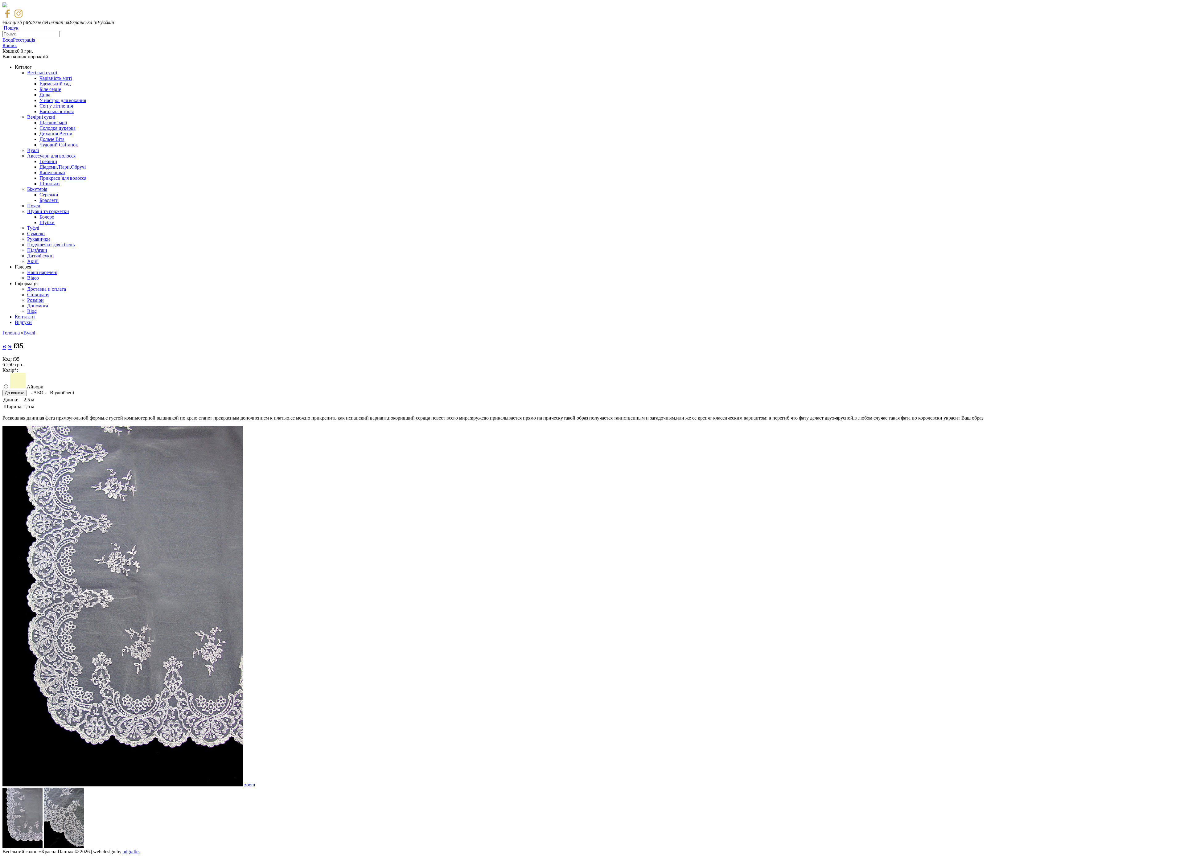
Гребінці (48, 161)
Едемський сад (55, 83)
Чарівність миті (55, 78)
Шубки (47, 222)
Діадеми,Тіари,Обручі (62, 167)
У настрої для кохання (62, 100)
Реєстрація (24, 40)
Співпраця (38, 294)
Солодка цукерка (57, 128)
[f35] (123, 784)
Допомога (37, 305)
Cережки (48, 194)
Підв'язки (37, 250)
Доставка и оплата (46, 289)
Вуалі (33, 150)
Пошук (11, 28)
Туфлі (33, 228)
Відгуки (23, 322)
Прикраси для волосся (62, 178)
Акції (33, 261)
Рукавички (38, 239)
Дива (44, 94)
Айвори (35, 386)
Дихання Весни (55, 133)
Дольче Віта (51, 139)
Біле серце (50, 89)
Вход (7, 40)
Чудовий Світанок (58, 144)
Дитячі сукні (40, 255)
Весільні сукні (42, 72)
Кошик (9, 45)
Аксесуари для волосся (51, 155)
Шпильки (49, 183)
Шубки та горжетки (48, 211)
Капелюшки (52, 172)
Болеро (46, 216)
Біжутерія (37, 189)
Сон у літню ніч (56, 106)
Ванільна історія (56, 111)
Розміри (35, 300)
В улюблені (62, 392)
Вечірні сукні (41, 117)
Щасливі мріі (53, 122)
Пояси (33, 205)
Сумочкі (36, 233)
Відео (33, 278)
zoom (249, 784)
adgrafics (131, 851)
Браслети (49, 200)
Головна (11, 332)
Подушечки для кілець (51, 244)
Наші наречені (42, 272)
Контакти (25, 316)
